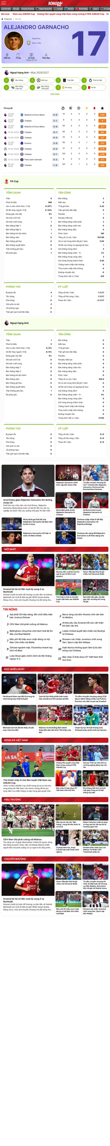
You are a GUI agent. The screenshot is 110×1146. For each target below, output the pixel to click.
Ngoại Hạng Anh (19, 323)
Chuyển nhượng (28, 9)
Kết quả (16, 9)
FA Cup (14, 181)
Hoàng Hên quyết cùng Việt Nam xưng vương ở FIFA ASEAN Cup (50, 14)
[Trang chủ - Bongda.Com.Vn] (55, 3)
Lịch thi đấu (6, 9)
